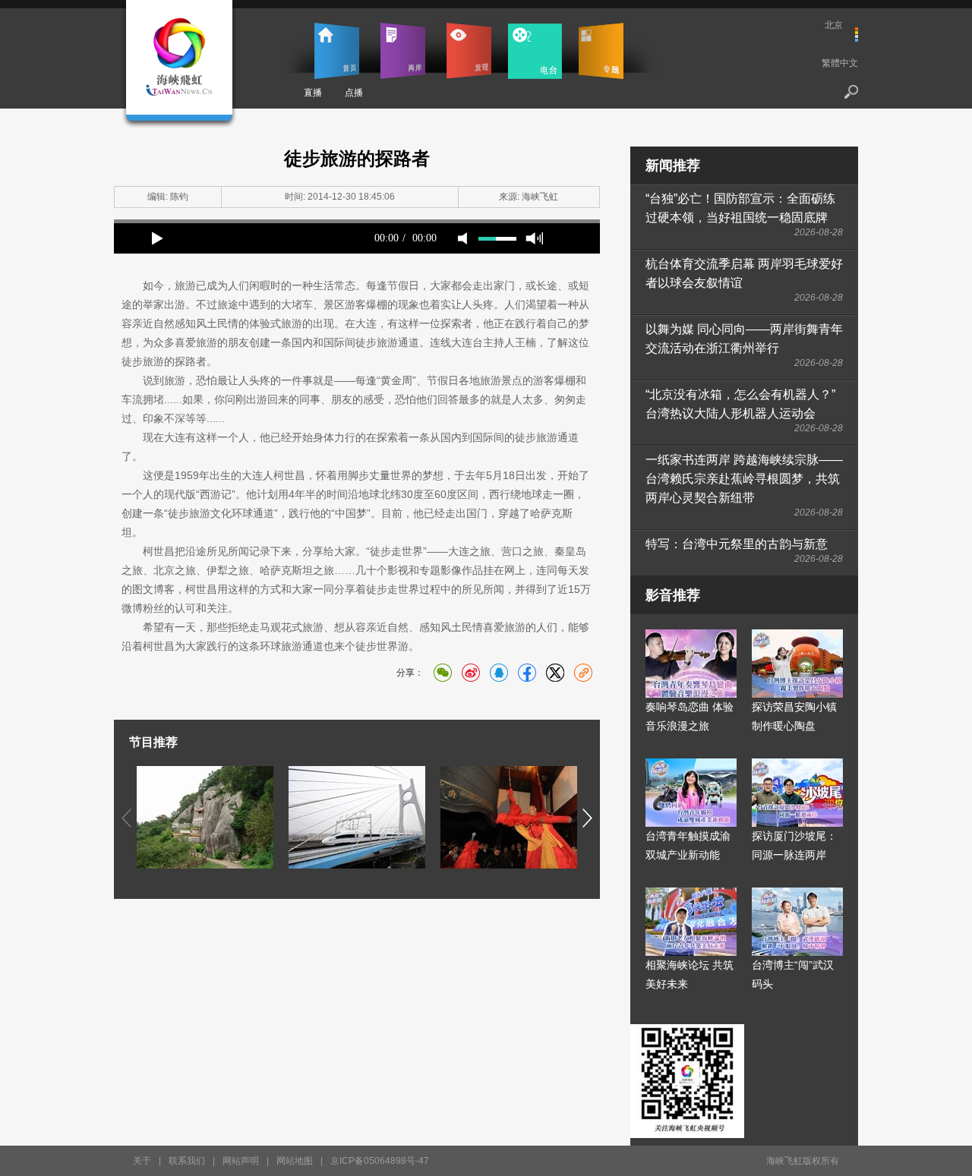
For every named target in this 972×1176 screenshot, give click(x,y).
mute (462, 238)
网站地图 (294, 1161)
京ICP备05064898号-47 (379, 1161)
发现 (469, 51)
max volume (534, 238)
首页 (337, 51)
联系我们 (187, 1161)
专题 (601, 51)
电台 (535, 51)
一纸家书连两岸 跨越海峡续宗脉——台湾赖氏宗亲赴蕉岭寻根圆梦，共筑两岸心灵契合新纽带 (744, 478)
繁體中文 (840, 63)
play (157, 238)
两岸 (403, 51)
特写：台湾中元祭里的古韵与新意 (736, 544)
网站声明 (240, 1161)
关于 (142, 1161)
